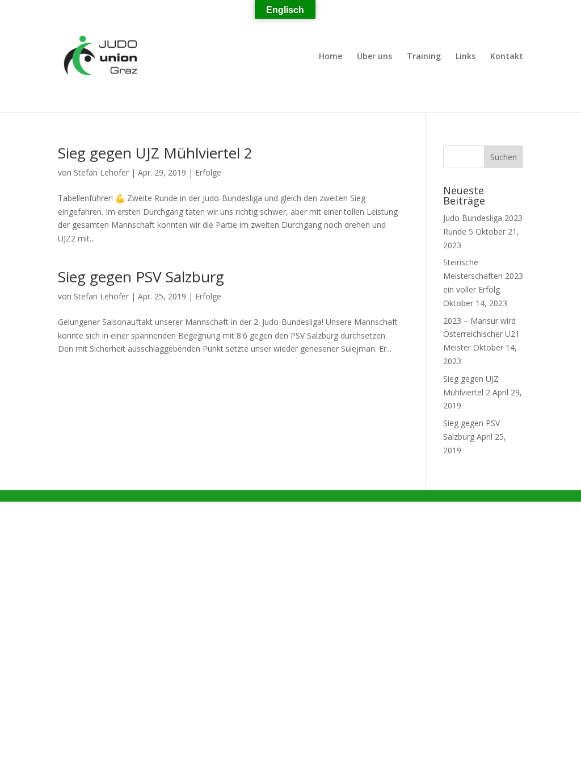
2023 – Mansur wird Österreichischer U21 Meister (481, 334)
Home (330, 56)
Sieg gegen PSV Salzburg (141, 276)
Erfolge (208, 172)
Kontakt (506, 56)
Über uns (374, 56)
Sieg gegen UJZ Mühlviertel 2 (155, 153)
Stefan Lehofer (101, 172)
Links (465, 56)
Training (424, 56)
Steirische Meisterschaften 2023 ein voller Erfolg (483, 276)
